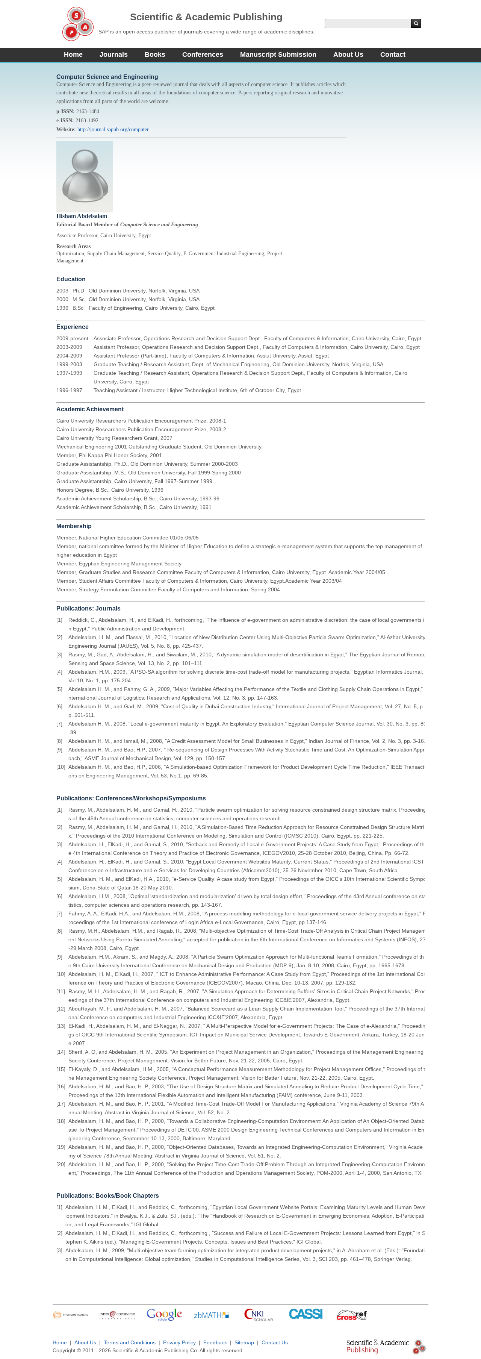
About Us (348, 54)
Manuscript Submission (278, 54)
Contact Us (275, 1342)
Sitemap (244, 1342)
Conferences (202, 54)
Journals (114, 54)
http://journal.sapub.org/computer (113, 129)
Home (73, 54)
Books (155, 54)
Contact (392, 54)
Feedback (215, 1342)
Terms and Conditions (130, 1342)
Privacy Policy (179, 1342)
